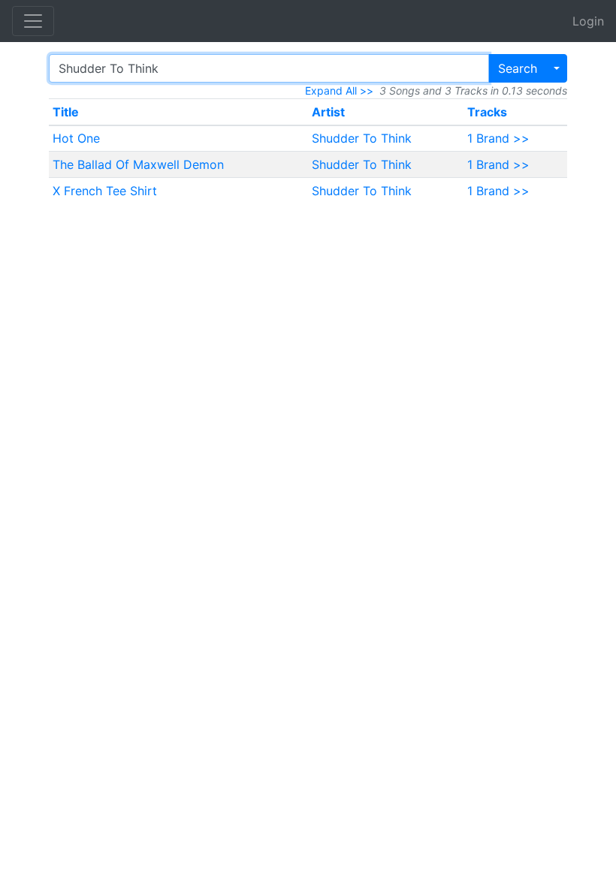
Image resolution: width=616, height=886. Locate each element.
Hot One (76, 138)
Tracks (487, 111)
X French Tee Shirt (105, 190)
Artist (328, 111)
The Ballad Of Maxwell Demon (138, 164)
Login (588, 21)
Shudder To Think (362, 138)
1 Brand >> (498, 138)
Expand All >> (339, 90)
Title (66, 111)
